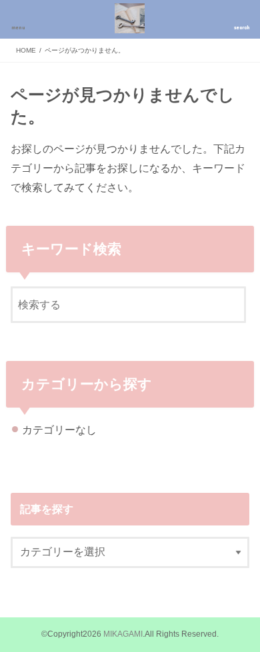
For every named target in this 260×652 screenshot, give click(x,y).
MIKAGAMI (123, 634)
